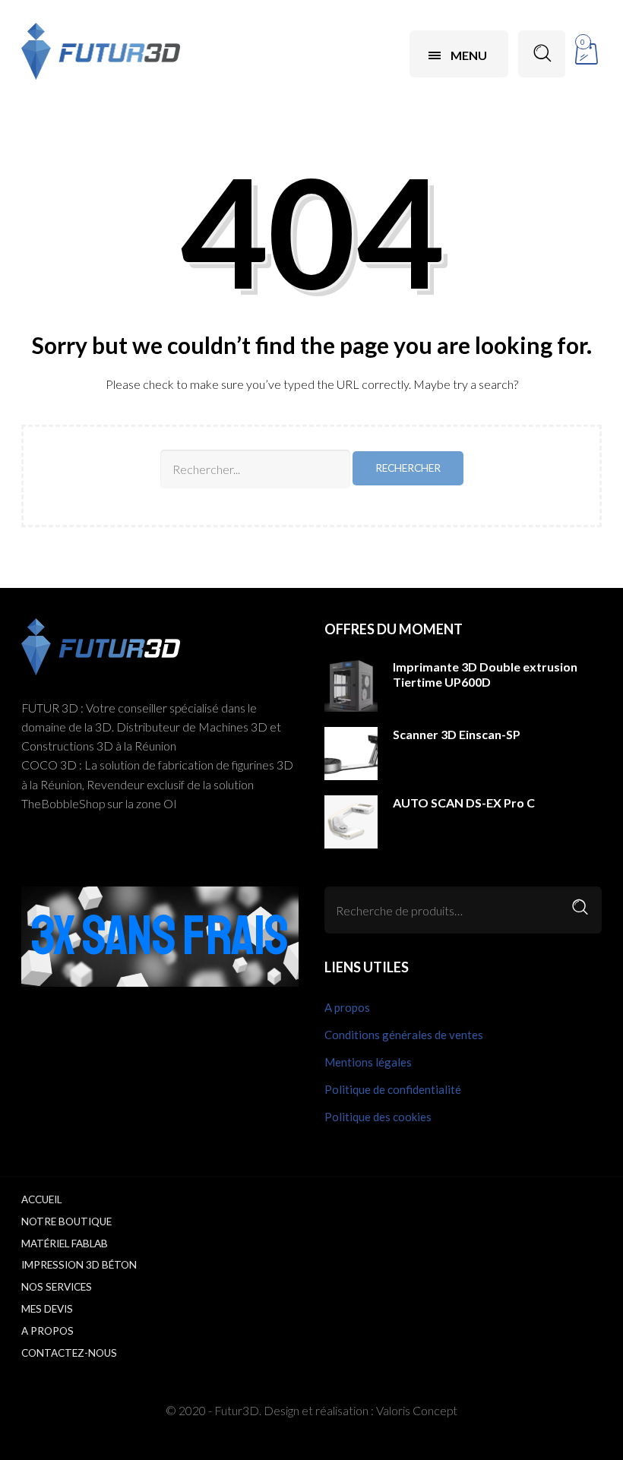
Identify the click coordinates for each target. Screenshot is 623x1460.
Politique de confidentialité (392, 1089)
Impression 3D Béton (79, 1265)
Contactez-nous (69, 1353)
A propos (347, 1007)
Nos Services (56, 1287)
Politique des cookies (378, 1116)
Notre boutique (66, 1221)
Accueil (41, 1199)
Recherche (581, 907)
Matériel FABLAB (64, 1243)
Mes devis (47, 1309)
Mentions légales (368, 1062)
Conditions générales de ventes (403, 1034)
